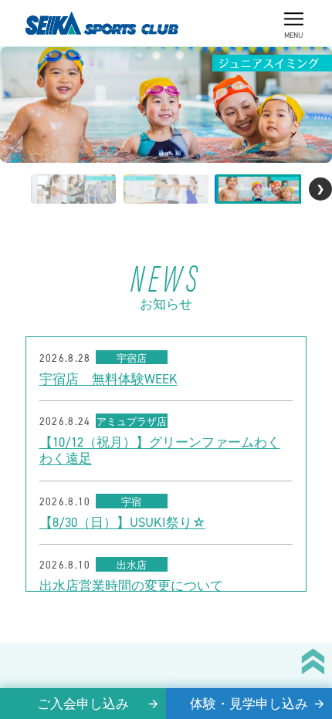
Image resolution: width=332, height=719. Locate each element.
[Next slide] (320, 189)
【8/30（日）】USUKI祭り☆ (122, 523)
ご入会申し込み (83, 703)
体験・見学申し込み (249, 703)
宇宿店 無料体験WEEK (108, 379)
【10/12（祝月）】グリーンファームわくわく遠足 (159, 450)
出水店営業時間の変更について (131, 586)
